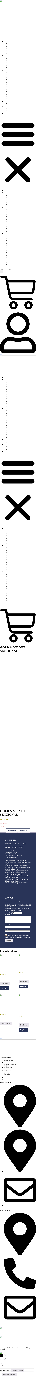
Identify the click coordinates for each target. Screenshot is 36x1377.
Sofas (9, 67)
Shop (5, 40)
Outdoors (7, 106)
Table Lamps (12, 94)
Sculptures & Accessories (15, 93)
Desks (9, 103)
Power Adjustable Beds (15, 50)
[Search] (1, 271)
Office (6, 101)
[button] (18, 152)
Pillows (10, 91)
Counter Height (12, 74)
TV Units (10, 69)
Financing (7, 38)
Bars (9, 77)
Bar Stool (10, 79)
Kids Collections (13, 45)
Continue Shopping (9, 1374)
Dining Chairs (12, 72)
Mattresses (11, 52)
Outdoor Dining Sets (14, 110)
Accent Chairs (12, 57)
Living (6, 55)
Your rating (9, 913)
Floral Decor (11, 98)
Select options (6, 1023)
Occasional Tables (13, 62)
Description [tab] (12, 830)
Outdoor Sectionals (13, 112)
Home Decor (8, 81)
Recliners (10, 64)
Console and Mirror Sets (15, 88)
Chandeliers (11, 82)
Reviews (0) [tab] (23, 830)
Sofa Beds (11, 65)
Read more (5, 983)
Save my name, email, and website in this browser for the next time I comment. (17, 936)
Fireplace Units (12, 60)
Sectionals (11, 58)
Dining (6, 70)
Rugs (9, 86)
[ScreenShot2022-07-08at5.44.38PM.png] (18, 716)
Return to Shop (18, 1370)
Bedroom (7, 41)
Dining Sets (11, 76)
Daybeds (10, 48)
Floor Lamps (11, 89)
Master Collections (13, 46)
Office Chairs (12, 105)
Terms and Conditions (10, 113)
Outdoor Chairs (12, 108)
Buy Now (5, 988)
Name (7, 925)
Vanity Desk (11, 53)
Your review (9, 914)
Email (7, 929)
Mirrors (10, 84)
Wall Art (10, 96)
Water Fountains (13, 100)
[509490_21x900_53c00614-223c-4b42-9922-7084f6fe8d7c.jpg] (18, 669)
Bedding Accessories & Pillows (17, 43)
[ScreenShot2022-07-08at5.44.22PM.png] (18, 692)
